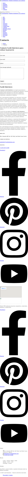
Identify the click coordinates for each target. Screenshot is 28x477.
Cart (4, 21)
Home (4, 31)
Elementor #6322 (7, 28)
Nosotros (5, 4)
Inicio (4, 3)
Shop (4, 36)
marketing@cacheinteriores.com (7, 142)
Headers (5, 30)
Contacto (5, 9)
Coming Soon (6, 26)
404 (4, 17)
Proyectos (5, 7)
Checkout (5, 23)
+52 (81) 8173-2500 (4, 147)
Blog (4, 8)
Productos (5, 5)
